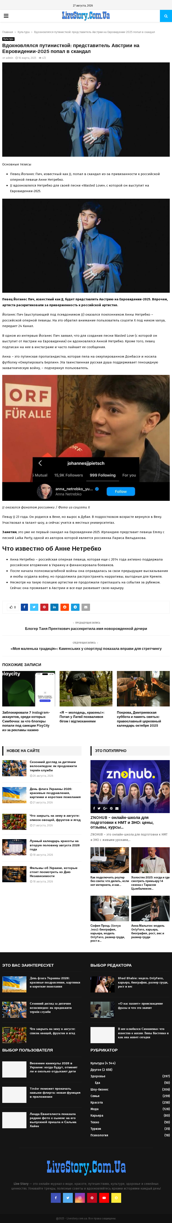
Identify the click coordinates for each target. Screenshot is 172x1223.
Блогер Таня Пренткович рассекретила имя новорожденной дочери (86, 629)
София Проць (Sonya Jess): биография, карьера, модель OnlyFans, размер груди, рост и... (107, 933)
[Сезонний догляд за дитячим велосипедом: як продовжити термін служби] (14, 768)
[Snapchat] (116, 1198)
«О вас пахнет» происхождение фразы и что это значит (140, 1006)
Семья (94, 1096)
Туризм (95, 1129)
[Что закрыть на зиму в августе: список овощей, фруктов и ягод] (14, 822)
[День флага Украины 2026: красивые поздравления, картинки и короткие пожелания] (14, 795)
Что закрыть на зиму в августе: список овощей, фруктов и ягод (55, 818)
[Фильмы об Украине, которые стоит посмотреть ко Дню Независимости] (14, 874)
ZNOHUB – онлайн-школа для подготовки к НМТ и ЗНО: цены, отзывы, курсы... (122, 822)
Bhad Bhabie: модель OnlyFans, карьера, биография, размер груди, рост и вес (143, 982)
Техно (94, 1122)
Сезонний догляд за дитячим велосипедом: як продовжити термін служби (53, 766)
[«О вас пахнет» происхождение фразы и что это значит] (102, 1010)
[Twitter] (68, 1198)
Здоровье (97, 1076)
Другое (95, 1070)
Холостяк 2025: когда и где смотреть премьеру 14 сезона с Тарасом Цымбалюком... (150, 883)
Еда (97, 1083)
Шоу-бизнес (99, 1089)
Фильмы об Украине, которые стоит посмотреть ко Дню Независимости (53, 872)
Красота (96, 1102)
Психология (99, 1135)
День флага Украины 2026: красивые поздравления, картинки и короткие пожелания (55, 793)
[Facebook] (56, 1198)
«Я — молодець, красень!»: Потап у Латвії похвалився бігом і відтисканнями (82, 716)
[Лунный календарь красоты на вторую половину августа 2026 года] (14, 847)
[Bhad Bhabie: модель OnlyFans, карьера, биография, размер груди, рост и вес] (102, 984)
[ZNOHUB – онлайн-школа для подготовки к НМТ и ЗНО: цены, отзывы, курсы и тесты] (130, 786)
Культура (8, 39)
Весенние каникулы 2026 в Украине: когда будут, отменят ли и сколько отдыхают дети (53, 1067)
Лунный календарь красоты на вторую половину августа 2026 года (55, 845)
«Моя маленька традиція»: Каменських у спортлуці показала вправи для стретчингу (86, 649)
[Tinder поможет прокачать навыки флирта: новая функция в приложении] (14, 1095)
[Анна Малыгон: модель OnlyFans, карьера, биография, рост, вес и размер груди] (150, 909)
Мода (94, 1109)
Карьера (96, 1115)
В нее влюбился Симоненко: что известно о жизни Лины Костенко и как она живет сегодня (143, 1033)
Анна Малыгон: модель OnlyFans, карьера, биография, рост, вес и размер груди (148, 931)
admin (9, 57)
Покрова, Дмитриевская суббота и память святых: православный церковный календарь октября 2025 (139, 719)
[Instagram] (80, 1198)
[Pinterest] (92, 1198)
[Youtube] (104, 1198)
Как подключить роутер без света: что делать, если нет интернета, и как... (109, 881)
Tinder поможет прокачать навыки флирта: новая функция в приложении (55, 1093)
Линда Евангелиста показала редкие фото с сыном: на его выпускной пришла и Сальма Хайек (53, 1120)
